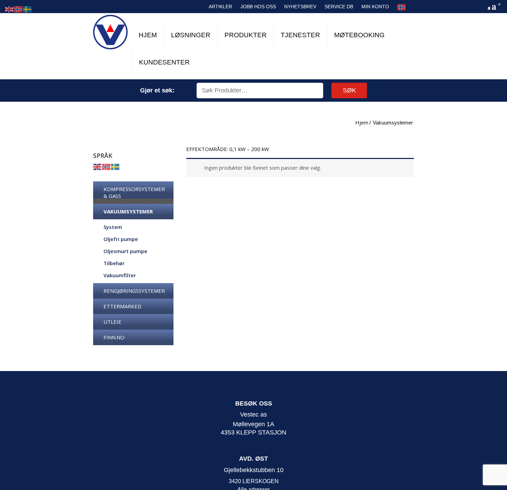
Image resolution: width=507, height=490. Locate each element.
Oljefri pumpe (120, 239)
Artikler (220, 6)
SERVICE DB (339, 6)
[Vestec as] (110, 32)
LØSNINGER (190, 35)
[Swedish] (115, 166)
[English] (97, 166)
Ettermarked (122, 306)
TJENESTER (300, 35)
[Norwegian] (401, 7)
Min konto (375, 6)
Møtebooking (359, 35)
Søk (349, 90)
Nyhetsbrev (300, 6)
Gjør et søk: (157, 90)
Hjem (148, 35)
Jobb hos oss (258, 6)
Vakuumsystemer (128, 211)
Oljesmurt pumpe (125, 251)
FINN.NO (114, 337)
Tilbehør (114, 263)
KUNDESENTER (164, 62)
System (112, 226)
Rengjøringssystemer (134, 290)
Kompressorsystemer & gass (134, 192)
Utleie (112, 321)
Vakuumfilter (119, 275)
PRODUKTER (246, 35)
